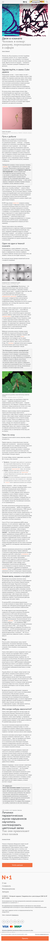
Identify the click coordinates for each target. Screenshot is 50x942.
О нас (4, 883)
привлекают (25, 472)
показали (4, 569)
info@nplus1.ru (15, 915)
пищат (22, 336)
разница (11, 343)
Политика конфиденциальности (42, 934)
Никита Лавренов (6, 51)
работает (5, 166)
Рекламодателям (8, 889)
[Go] (3, 2)
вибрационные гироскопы (9, 296)
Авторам (5, 892)
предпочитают (16, 469)
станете (7, 482)
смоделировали (6, 316)
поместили (16, 203)
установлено (24, 554)
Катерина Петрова (6, 839)
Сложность (6, 886)
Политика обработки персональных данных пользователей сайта (17, 930)
